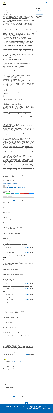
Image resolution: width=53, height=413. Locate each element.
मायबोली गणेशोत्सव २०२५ (29, 2)
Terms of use (29, 410)
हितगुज (22, 2)
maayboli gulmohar (9, 187)
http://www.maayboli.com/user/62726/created (19, 361)
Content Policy (37, 410)
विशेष (14, 406)
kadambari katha (22, 187)
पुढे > (19, 200)
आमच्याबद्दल (37, 407)
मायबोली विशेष (41, 2)
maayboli (18, 187)
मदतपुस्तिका (46, 2)
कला (5, 185)
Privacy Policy (33, 410)
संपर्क (39, 407)
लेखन (7, 185)
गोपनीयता (34, 407)
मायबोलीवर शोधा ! (38, 33)
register (10, 196)
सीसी (23, 406)
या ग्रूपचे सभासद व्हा (38, 20)
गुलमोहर (35, 2)
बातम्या (20, 406)
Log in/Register (38, 10)
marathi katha (14, 187)
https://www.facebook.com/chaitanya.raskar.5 (10, 183)
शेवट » (22, 200)
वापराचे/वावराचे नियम (29, 407)
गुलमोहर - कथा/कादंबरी (6, 190)
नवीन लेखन (17, 2)
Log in (5, 196)
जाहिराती (17, 406)
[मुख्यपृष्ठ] (4, 3)
